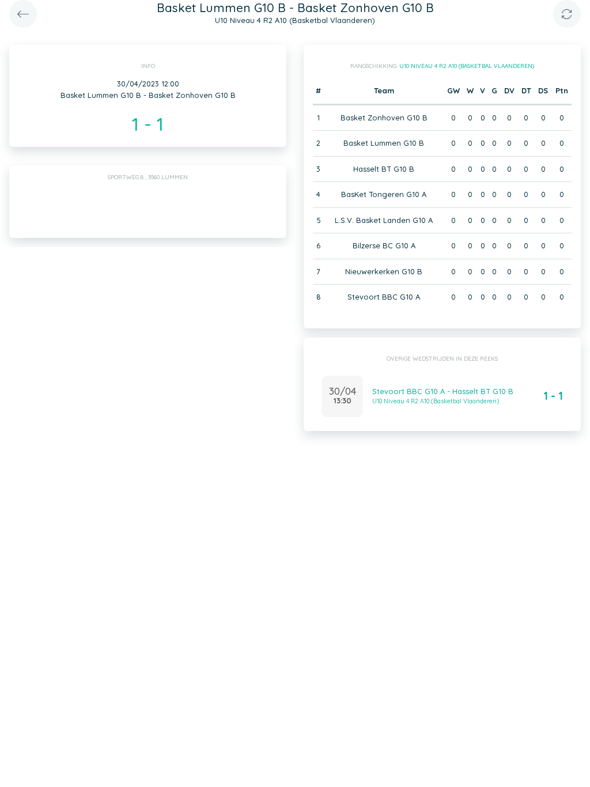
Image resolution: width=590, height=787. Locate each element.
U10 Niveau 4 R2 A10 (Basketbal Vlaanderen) (466, 66)
